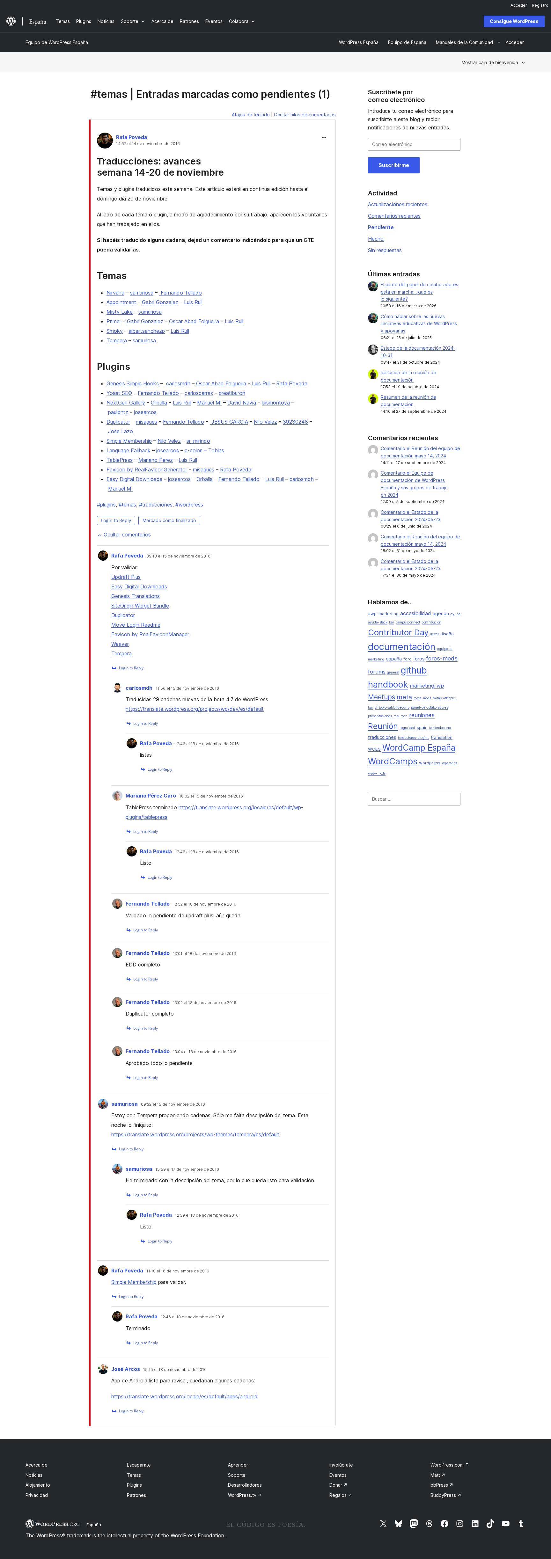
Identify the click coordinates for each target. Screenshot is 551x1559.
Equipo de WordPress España (57, 42)
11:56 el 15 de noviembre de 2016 (187, 688)
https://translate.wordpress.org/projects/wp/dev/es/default (195, 709)
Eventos (338, 1475)
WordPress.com (449, 1465)
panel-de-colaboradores (429, 707)
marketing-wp (427, 685)
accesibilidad (415, 613)
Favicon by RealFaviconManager (150, 634)
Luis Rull (193, 302)
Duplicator (118, 422)
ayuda (455, 614)
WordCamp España (418, 748)
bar (391, 622)
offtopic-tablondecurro (392, 707)
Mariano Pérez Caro (151, 795)
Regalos (340, 1495)
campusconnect (408, 622)
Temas (134, 1475)
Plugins (134, 1485)
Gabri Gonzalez (160, 302)
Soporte (237, 1475)
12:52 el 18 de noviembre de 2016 (204, 904)
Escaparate (139, 1465)
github (414, 670)
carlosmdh (177, 383)
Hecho (376, 239)
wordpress (189, 504)
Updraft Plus (126, 577)
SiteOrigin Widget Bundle (140, 605)
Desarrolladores (245, 1485)
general (393, 672)
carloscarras (199, 393)
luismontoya (276, 402)
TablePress (120, 460)
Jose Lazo (120, 431)
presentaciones (380, 716)
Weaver (120, 644)
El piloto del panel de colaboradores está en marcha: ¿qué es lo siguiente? (419, 292)
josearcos (145, 412)
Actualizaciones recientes (397, 204)
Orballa (159, 402)
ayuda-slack (377, 622)
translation (441, 737)
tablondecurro (440, 728)
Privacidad (37, 1495)
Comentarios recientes (394, 216)
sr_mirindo (198, 441)
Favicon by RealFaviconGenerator (147, 469)
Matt (437, 1475)
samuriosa (141, 292)
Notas (437, 698)
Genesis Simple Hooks (133, 383)
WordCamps (392, 761)
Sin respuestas (385, 250)
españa (394, 659)
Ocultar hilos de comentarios (305, 114)
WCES (374, 749)
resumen (400, 716)
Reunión (383, 726)
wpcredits (449, 763)
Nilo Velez (265, 422)
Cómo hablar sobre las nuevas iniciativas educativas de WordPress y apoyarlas (419, 324)
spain (422, 727)
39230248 (295, 422)
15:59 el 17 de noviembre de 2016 (187, 1169)
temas (127, 504)
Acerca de (37, 1465)
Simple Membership (129, 441)
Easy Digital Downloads (134, 479)
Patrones (136, 1495)
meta (404, 697)
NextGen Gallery (126, 402)
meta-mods (422, 698)
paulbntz (118, 412)
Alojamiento (38, 1485)
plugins (106, 504)
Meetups (381, 697)
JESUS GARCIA (229, 422)
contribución (431, 622)
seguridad (407, 728)
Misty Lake (120, 312)
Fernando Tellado (180, 292)
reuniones (422, 715)
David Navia (241, 402)
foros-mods (442, 658)
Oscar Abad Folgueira (194, 321)
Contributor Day (398, 632)
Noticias (34, 1475)
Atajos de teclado (251, 114)
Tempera (117, 340)
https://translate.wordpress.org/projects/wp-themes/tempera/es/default (195, 1134)
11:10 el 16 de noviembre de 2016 (177, 1271)
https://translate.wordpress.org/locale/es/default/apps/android (184, 1396)
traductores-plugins (413, 738)
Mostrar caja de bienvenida (489, 62)
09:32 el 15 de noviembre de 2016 (173, 1104)
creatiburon (232, 393)
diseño (447, 633)
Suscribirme (393, 165)
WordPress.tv (245, 1495)
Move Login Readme (135, 625)
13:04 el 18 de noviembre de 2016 (205, 1052)
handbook (388, 684)
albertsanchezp (147, 331)
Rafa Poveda (131, 137)
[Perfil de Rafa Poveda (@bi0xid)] (105, 142)
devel (434, 634)
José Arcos (125, 1369)
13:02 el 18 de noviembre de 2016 (204, 1003)
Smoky (115, 331)
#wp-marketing (383, 613)
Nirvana (115, 292)
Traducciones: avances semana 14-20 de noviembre (160, 167)
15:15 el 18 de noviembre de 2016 (175, 1369)
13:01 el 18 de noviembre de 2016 (204, 953)
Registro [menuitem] (540, 5)
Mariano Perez (155, 460)
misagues (146, 422)
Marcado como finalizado (169, 520)
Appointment (121, 302)
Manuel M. (209, 402)
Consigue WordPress (514, 21)
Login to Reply (116, 520)
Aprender (238, 1465)
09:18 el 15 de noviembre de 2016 (178, 556)
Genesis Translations (135, 596)
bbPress (441, 1485)
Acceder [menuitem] (519, 5)
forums (377, 671)
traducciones (156, 504)
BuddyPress (445, 1495)
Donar (338, 1485)
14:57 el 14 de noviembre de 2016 (148, 144)
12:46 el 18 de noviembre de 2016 (207, 744)
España (93, 1524)
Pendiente (381, 227)
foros (419, 659)
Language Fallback (129, 450)
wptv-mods (377, 773)
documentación (402, 646)
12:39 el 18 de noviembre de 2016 (207, 1215)
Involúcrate (341, 1465)
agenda (441, 613)
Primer (114, 321)
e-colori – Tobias (204, 450)
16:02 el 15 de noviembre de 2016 (211, 796)
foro (407, 658)
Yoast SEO (119, 393)
